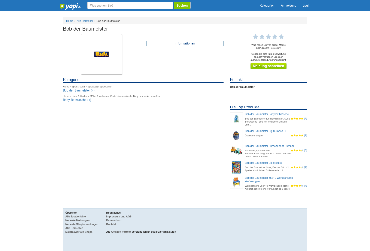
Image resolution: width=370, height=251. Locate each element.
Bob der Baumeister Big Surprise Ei (265, 131)
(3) (305, 150)
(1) (305, 185)
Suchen (182, 5)
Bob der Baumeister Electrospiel (263, 162)
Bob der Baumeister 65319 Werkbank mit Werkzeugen (269, 179)
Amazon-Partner (121, 231)
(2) (305, 118)
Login (306, 5)
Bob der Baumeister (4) (79, 90)
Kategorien (267, 5)
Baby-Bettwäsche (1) (77, 99)
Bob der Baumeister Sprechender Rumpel (269, 146)
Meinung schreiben (268, 65)
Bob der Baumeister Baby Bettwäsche (267, 114)
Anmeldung (288, 5)
